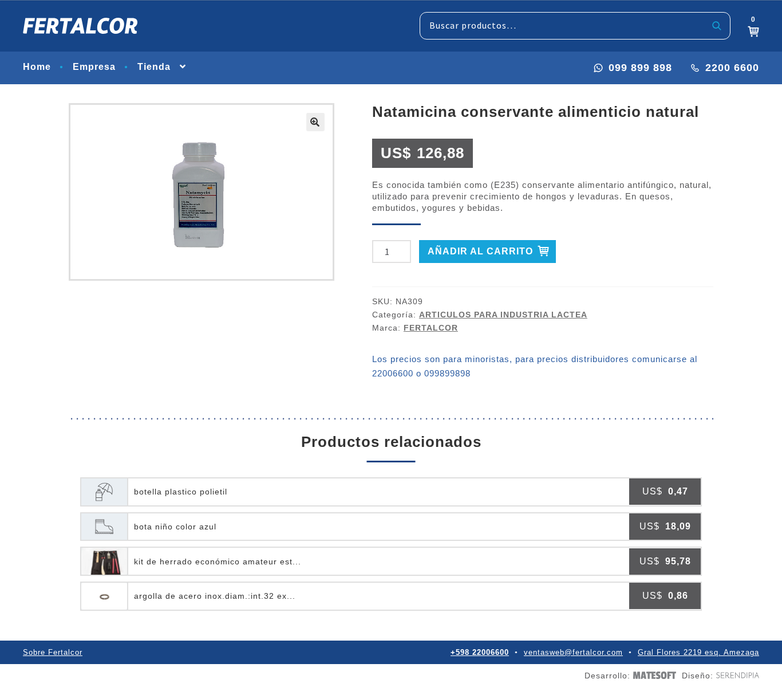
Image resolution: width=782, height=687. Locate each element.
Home (37, 67)
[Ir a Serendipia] (736, 675)
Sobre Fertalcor (52, 652)
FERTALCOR (431, 327)
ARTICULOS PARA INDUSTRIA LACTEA (503, 314)
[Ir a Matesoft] (653, 675)
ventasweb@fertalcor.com (573, 652)
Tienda (154, 67)
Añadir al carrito (480, 251)
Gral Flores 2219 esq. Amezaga (698, 652)
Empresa (94, 67)
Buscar (717, 26)
